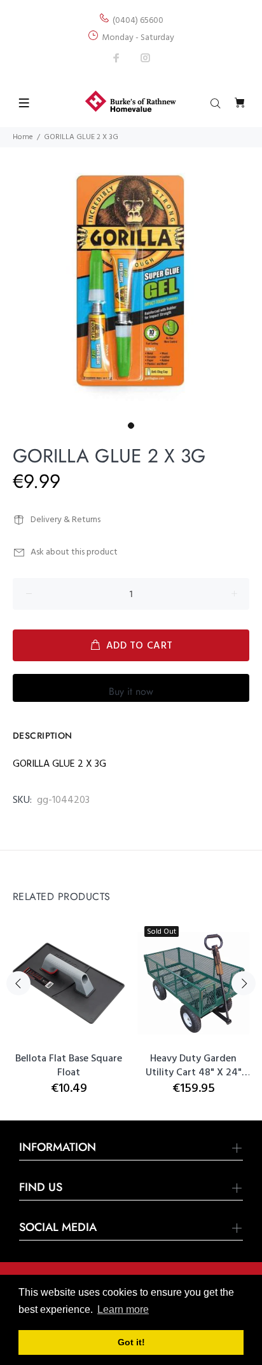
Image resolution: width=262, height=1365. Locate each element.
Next (243, 983)
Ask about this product (74, 552)
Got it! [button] (131, 1342)
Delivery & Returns (65, 520)
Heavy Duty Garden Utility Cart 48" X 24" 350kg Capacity (194, 1066)
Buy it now (131, 691)
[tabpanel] (131, 279)
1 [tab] (131, 425)
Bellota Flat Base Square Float (68, 1066)
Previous (18, 983)
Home (23, 137)
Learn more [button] (123, 1309)
